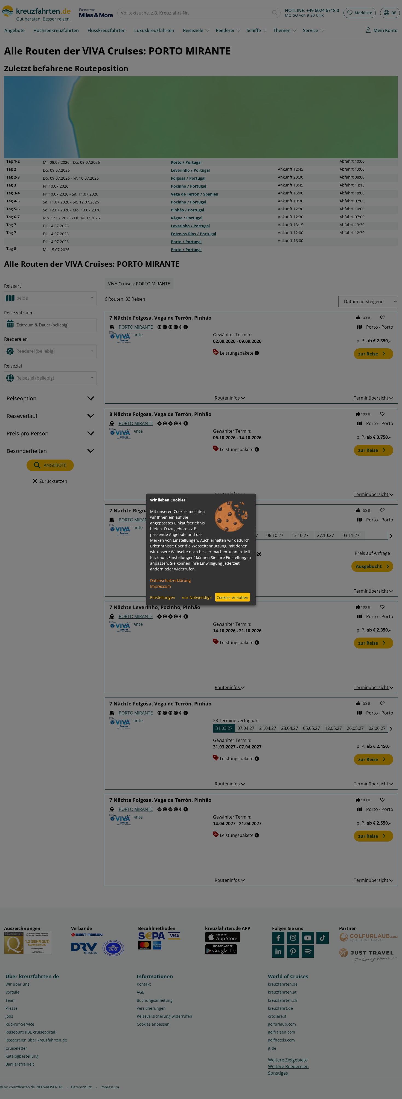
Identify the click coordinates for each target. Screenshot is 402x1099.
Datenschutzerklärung (170, 580)
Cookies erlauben (232, 597)
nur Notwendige (197, 597)
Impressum (160, 586)
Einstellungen (162, 597)
